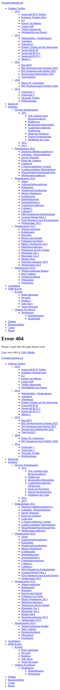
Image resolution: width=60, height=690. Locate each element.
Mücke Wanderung (31, 193)
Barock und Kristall (31, 238)
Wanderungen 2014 (25, 267)
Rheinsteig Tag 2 (30, 256)
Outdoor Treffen (16, 8)
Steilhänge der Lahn (38, 139)
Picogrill (25, 297)
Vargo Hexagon (29, 306)
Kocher (18, 291)
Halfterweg (34, 121)
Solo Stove (27, 303)
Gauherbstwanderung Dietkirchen (39, 129)
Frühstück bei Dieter (32, 241)
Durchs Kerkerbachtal (39, 136)
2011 (23, 112)
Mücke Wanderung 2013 (34, 244)
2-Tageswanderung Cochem (36, 166)
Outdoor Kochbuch (25, 309)
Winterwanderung (30, 229)
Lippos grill (27, 26)
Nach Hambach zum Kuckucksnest (39, 220)
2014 (17, 88)
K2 (23, 20)
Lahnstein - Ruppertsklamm (35, 154)
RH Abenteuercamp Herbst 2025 (38, 71)
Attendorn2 (27, 44)
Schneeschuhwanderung (34, 184)
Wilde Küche (15, 288)
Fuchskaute (27, 282)
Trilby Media (27, 352)
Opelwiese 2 (27, 94)
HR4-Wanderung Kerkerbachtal (38, 214)
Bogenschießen (16, 324)
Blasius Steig (28, 259)
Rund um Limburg (31, 160)
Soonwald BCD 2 (30, 53)
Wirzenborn (27, 279)
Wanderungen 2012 (25, 178)
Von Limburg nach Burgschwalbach (38, 117)
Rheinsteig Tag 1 (30, 253)
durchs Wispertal (30, 157)
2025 (17, 62)
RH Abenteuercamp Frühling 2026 (39, 86)
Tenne (24, 181)
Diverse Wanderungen (26, 109)
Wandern (13, 106)
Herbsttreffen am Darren (34, 32)
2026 (17, 80)
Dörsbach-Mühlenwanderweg (37, 151)
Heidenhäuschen (30, 199)
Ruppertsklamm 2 (30, 202)
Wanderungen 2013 (25, 226)
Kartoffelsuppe (36, 315)
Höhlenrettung (28, 100)
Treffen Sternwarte (31, 29)
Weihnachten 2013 (31, 264)
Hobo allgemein (29, 294)
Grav (4, 352)
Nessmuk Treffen (30, 97)
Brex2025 (26, 65)
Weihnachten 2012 (31, 223)
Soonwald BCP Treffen (33, 14)
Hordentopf (27, 312)
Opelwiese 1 (27, 91)
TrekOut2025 (28, 77)
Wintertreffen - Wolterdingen (36, 38)
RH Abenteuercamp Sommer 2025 (39, 68)
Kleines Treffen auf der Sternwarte (39, 47)
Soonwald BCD (29, 50)
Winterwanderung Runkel (34, 270)
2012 (17, 11)
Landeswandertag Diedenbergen (38, 169)
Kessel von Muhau (31, 23)
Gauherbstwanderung (32, 205)
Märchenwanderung (31, 247)
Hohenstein (27, 187)
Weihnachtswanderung (33, 175)
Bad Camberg (28, 273)
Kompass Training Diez (33, 17)
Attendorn (26, 41)
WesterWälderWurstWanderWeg (38, 172)
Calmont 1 (26, 208)
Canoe (11, 327)
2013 (17, 35)
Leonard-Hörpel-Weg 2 (33, 217)
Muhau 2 (26, 59)
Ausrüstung (14, 285)
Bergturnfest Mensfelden (41, 124)
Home (11, 330)
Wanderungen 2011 (25, 148)
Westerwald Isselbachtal (33, 190)
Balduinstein (27, 232)
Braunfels (26, 235)
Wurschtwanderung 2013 (34, 261)
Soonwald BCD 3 (30, 56)
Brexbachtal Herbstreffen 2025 (37, 74)
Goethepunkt (28, 196)
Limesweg (26, 163)
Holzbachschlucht (30, 276)
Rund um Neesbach (38, 133)
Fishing (12, 321)
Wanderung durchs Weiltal (35, 250)
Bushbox (26, 300)
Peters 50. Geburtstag (32, 83)
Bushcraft (13, 103)
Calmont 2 (26, 211)
